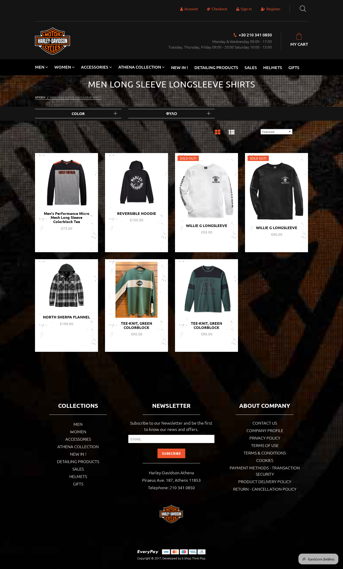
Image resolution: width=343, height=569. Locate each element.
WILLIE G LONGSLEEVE (206, 225)
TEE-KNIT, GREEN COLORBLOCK (136, 325)
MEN (78, 424)
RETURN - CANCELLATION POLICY (264, 489)
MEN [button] (40, 67)
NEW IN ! (179, 67)
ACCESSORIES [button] (95, 67)
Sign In (246, 8)
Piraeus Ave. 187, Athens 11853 (171, 480)
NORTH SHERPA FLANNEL (66, 316)
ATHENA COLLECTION (78, 446)
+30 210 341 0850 (255, 34)
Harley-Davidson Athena (171, 472)
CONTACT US (264, 423)
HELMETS (272, 67)
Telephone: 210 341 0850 (171, 487)
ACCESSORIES (78, 439)
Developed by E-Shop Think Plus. (184, 558)
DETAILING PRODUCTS (216, 67)
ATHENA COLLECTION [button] (140, 67)
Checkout (219, 8)
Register (273, 8)
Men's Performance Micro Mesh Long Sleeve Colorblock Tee (66, 217)
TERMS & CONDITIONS (265, 452)
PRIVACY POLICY (264, 437)
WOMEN (78, 431)
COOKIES (264, 460)
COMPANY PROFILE (264, 430)
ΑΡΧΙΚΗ (40, 97)
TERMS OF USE (265, 445)
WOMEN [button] (63, 67)
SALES (251, 67)
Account (191, 8)
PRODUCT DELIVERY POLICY (264, 481)
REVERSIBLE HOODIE (136, 213)
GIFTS (293, 67)
